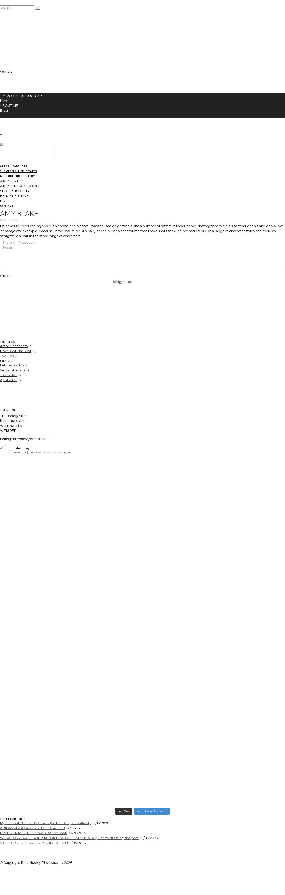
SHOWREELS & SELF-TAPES (21, 17)
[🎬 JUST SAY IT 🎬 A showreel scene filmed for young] (47, 479)
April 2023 (8, 91)
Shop (4, 47)
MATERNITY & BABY (15, 42)
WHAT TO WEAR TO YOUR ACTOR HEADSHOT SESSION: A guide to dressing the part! (69, 838)
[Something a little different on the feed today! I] (238, 758)
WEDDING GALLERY (14, 27)
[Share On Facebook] (2, 877)
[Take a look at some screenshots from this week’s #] (238, 514)
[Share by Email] (1, 257)
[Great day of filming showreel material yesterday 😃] (47, 580)
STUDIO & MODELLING (17, 37)
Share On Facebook (19, 242)
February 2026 (12, 76)
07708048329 (32, 96)
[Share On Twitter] (2, 882)
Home (5, 101)
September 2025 (13, 81)
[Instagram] (1, 125)
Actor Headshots (14, 346)
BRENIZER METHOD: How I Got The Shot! (33, 833)
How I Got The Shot (15, 351)
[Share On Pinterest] (1, 252)
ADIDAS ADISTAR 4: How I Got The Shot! (32, 828)
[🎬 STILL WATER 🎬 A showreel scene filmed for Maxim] (142, 479)
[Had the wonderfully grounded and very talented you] (238, 592)
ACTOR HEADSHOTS (14, 12)
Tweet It (9, 247)
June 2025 (8, 86)
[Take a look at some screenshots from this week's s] (142, 639)
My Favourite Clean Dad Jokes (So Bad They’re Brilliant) (45, 823)
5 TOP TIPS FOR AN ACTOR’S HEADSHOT (33, 843)
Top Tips (7, 356)
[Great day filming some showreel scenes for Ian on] (142, 728)
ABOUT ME (9, 106)
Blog (4, 110)
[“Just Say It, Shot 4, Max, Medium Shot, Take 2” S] (47, 730)
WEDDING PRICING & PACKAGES (25, 32)
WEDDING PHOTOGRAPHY (18, 22)
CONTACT (7, 52)
